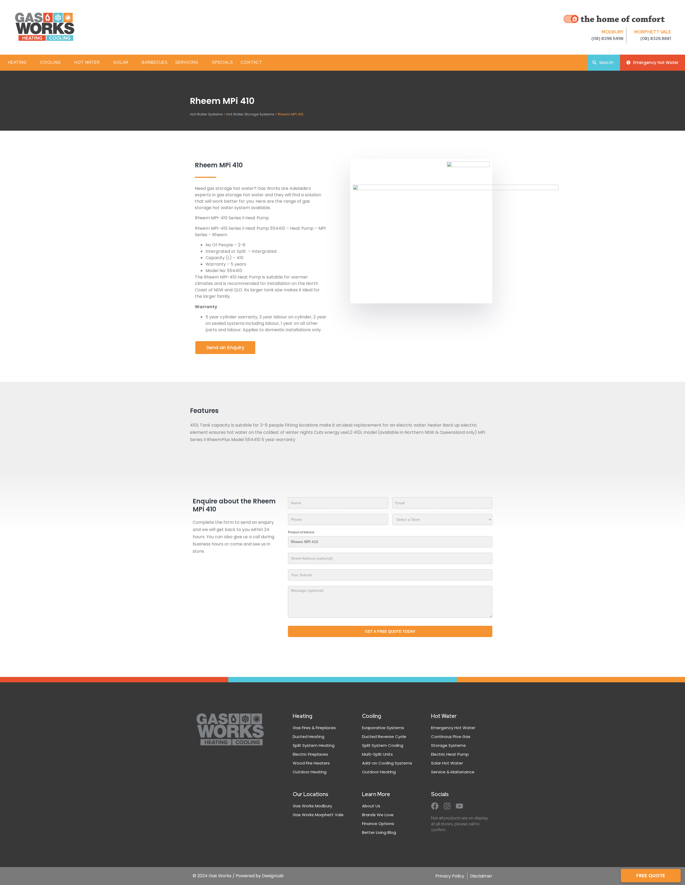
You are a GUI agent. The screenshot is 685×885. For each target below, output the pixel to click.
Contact (251, 62)
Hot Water (87, 62)
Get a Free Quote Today (390, 631)
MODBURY (612, 32)
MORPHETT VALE (652, 32)
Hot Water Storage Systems (250, 114)
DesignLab (273, 876)
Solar (120, 62)
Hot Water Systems (206, 114)
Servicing (187, 62)
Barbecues (155, 62)
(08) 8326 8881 (655, 38)
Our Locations (310, 794)
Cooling (50, 62)
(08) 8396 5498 (607, 38)
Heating (17, 62)
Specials (222, 62)
